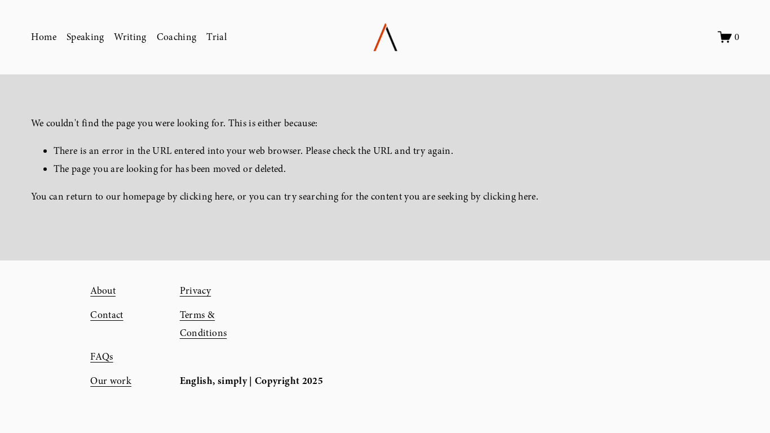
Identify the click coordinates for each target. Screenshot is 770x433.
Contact (106, 314)
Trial (216, 36)
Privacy (195, 290)
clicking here (206, 196)
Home (43, 36)
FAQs (101, 356)
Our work (110, 380)
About (103, 290)
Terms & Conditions (203, 323)
